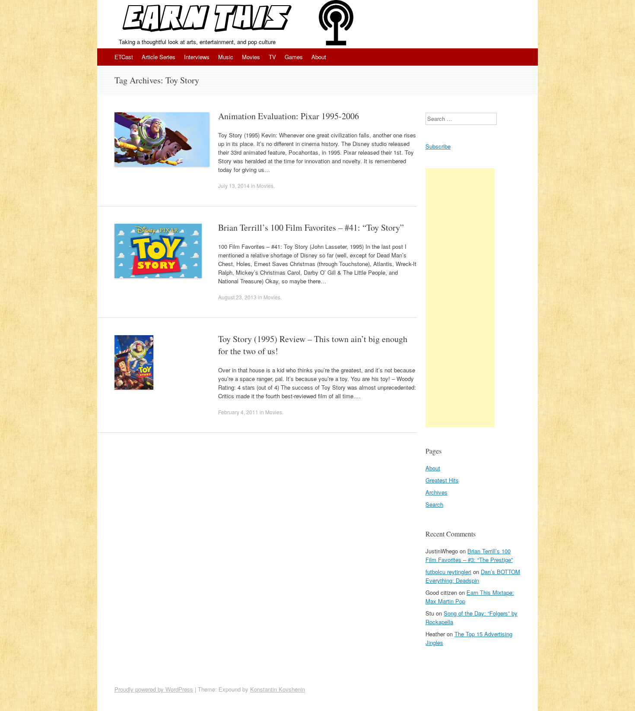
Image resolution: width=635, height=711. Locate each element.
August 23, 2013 (237, 297)
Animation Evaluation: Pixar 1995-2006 (288, 116)
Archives (436, 492)
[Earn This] (208, 19)
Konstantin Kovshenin (277, 689)
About (318, 57)
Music (225, 57)
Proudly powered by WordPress (153, 689)
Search (434, 504)
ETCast (123, 57)
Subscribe (438, 146)
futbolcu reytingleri (448, 572)
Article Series (158, 57)
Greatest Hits (442, 480)
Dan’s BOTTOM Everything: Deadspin (472, 576)
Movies (251, 57)
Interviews (197, 57)
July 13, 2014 (234, 185)
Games (294, 57)
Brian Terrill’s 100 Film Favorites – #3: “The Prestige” (469, 555)
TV (272, 57)
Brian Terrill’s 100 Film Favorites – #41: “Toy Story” (311, 227)
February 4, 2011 (238, 412)
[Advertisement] (460, 297)
